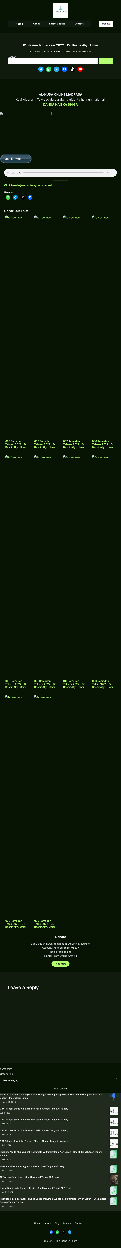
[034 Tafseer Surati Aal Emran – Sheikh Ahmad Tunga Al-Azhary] (114, 1111)
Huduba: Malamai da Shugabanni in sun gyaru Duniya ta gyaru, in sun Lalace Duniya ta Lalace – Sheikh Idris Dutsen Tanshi (51, 1096)
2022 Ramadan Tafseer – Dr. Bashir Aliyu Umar (51, 51)
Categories (6, 1073)
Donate (106, 23)
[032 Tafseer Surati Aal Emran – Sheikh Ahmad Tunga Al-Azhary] (114, 1133)
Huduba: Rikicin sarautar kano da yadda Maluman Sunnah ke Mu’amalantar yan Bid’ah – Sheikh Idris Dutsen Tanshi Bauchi (53, 1200)
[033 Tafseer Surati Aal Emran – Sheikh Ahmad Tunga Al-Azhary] (114, 1122)
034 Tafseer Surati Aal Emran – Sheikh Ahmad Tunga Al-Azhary (34, 1108)
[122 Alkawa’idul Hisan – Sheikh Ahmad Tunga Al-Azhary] (114, 1180)
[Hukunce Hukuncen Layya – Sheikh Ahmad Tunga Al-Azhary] (114, 1169)
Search (12, 56)
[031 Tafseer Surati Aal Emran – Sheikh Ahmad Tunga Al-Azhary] (114, 1144)
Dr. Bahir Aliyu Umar (82, 51)
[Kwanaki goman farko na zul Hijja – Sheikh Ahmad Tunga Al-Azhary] (114, 1191)
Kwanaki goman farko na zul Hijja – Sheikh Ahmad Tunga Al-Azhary (36, 1188)
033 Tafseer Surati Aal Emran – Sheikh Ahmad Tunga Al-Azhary (34, 1119)
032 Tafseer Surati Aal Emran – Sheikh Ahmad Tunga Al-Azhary (34, 1130)
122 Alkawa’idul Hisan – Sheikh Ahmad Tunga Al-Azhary (29, 1177)
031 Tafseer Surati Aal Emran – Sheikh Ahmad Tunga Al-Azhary (34, 1141)
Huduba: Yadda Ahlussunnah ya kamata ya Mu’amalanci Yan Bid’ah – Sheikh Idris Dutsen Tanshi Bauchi (51, 1154)
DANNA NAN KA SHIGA (60, 104)
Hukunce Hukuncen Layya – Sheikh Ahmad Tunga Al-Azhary (32, 1166)
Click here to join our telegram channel (28, 185)
